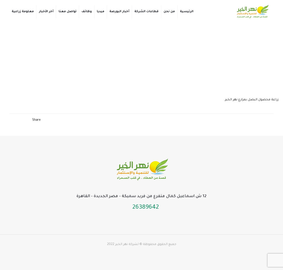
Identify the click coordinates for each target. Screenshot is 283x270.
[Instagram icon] (130, 253)
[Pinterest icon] (134, 253)
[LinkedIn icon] (139, 253)
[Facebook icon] (153, 253)
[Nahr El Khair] (252, 11)
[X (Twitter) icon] (148, 253)
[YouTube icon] (143, 253)
